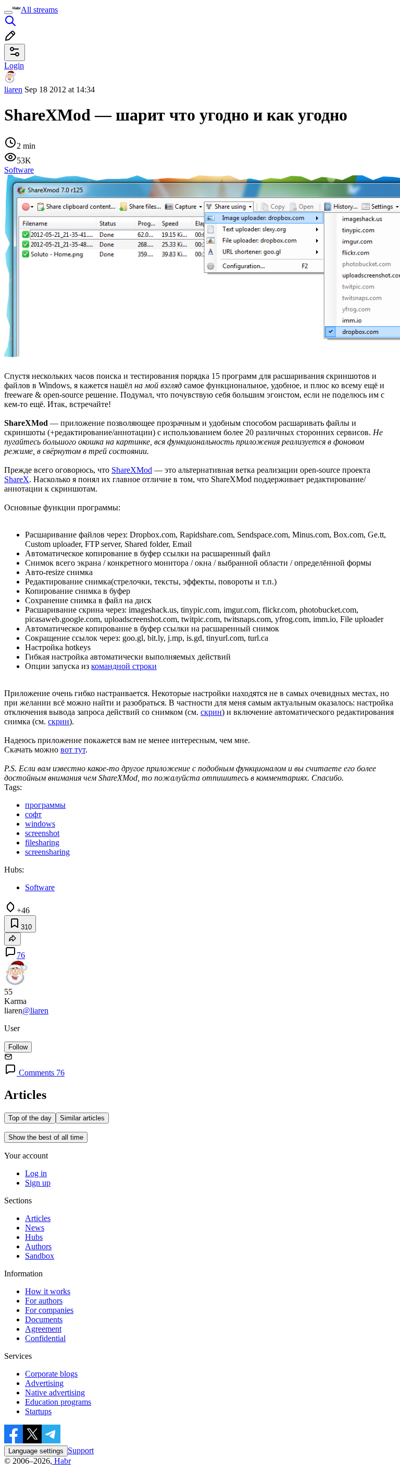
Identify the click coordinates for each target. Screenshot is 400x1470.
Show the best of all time (45, 1137)
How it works (47, 1291)
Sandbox (39, 1255)
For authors (44, 1300)
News (34, 1227)
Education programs (58, 1401)
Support (81, 1450)
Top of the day (30, 1118)
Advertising (44, 1383)
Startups (38, 1411)
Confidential (45, 1338)
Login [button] (14, 65)
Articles (38, 1218)
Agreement (43, 1328)
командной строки (124, 666)
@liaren (35, 1010)
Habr (61, 1460)
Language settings (36, 1451)
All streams (39, 9)
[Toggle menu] (8, 12)
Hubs (34, 1237)
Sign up (38, 1182)
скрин (211, 712)
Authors (38, 1246)
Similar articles (82, 1118)
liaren (13, 89)
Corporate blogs (51, 1373)
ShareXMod (131, 469)
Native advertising (55, 1392)
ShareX (16, 479)
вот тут (72, 749)
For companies (49, 1310)
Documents (44, 1319)
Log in (36, 1173)
